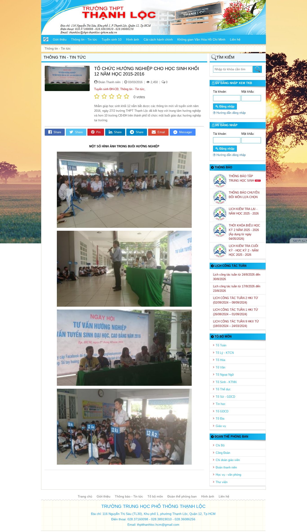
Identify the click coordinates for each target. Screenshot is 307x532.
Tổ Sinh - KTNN (226, 382)
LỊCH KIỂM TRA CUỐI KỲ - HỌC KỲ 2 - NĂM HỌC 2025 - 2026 (243, 250)
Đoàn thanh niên (226, 467)
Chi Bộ (220, 445)
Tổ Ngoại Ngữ (225, 374)
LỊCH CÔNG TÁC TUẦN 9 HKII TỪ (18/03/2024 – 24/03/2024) (236, 324)
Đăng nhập (226, 106)
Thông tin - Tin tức (132, 89)
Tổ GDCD (222, 411)
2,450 (154, 82)
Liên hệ (224, 496)
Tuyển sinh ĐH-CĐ (106, 89)
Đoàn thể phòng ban (182, 496)
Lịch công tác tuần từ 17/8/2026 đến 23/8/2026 (236, 288)
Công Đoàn (223, 452)
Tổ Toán (221, 345)
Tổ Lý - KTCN (225, 352)
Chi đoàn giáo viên (228, 460)
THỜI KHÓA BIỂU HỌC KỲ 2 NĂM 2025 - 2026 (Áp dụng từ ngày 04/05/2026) (244, 232)
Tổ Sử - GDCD (225, 396)
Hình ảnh (207, 496)
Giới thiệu (103, 496)
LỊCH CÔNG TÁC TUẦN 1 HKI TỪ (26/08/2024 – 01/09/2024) (235, 312)
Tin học (220, 404)
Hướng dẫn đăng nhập (231, 112)
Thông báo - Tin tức (129, 496)
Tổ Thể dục (223, 389)
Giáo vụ (221, 426)
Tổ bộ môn (155, 496)
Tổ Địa (220, 418)
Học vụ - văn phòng (228, 474)
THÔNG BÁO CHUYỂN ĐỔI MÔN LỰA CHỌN (244, 195)
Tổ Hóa (220, 360)
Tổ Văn (220, 367)
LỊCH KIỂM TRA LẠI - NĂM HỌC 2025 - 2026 (244, 211)
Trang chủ (85, 496)
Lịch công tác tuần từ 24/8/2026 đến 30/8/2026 (236, 277)
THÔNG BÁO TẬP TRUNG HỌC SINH (242, 178)
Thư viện (221, 482)
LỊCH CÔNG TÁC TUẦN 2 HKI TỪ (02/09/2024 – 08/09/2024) (235, 300)
